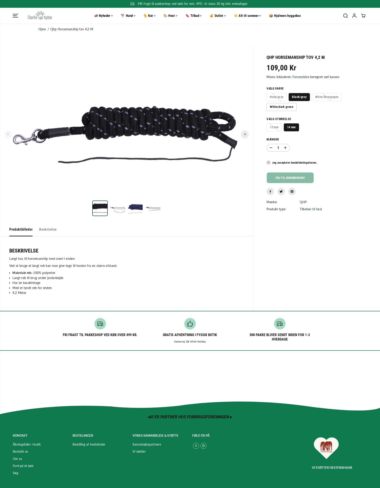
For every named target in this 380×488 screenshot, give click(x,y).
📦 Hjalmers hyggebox (285, 16)
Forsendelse (300, 77)
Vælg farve (275, 88)
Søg (15, 473)
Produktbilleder (21, 229)
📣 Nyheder (102, 16)
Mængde (273, 139)
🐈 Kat (148, 16)
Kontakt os (20, 451)
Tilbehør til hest (311, 209)
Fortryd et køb (23, 466)
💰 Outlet (216, 16)
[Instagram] (203, 446)
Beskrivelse (48, 229)
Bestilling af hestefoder (89, 444)
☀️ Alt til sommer (246, 16)
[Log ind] (354, 16)
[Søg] (345, 16)
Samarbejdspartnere (146, 444)
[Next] (245, 134)
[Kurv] (363, 16)
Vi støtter (139, 451)
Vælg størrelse (279, 119)
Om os (17, 459)
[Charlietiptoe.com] (39, 16)
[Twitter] (281, 191)
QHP (303, 202)
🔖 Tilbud (192, 16)
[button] (15, 15)
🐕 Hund (127, 16)
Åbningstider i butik (27, 444)
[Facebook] (270, 191)
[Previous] (8, 134)
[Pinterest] (292, 191)
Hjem (42, 29)
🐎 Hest (169, 16)
